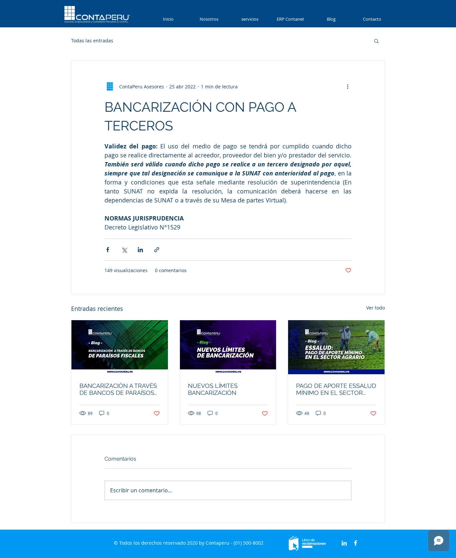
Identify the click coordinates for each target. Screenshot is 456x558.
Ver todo (375, 308)
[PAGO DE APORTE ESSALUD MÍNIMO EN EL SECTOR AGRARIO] (336, 347)
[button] (249, 19)
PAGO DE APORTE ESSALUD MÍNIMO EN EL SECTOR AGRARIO (336, 389)
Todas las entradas (92, 40)
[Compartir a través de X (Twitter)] (124, 249)
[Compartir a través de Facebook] (107, 249)
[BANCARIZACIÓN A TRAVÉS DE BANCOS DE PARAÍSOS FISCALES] (119, 347)
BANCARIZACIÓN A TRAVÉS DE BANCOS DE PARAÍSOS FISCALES (118, 389)
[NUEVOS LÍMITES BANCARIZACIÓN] (228, 347)
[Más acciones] (348, 86)
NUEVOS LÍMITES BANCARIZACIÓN (213, 389)
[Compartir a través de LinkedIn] (140, 249)
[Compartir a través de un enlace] (157, 249)
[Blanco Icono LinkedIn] (344, 543)
